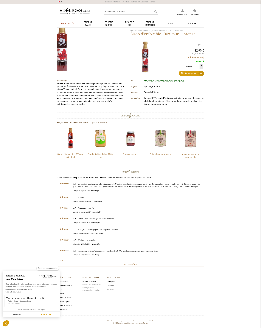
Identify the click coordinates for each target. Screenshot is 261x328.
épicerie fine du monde (139, 30)
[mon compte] (182, 11)
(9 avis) (200, 57)
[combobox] (131, 12)
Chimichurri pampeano (160, 154)
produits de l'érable (175, 30)
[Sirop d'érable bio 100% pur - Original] (70, 149)
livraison (60, 293)
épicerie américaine (158, 30)
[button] (5, 323)
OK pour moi (45, 314)
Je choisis (17, 314)
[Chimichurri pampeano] (160, 149)
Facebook (110, 285)
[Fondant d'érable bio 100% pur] (100, 149)
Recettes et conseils (64, 305)
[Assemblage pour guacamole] (190, 149)
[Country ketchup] (130, 149)
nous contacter (62, 281)
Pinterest (110, 289)
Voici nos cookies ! (14, 303)
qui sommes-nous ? (64, 285)
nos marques (62, 309)
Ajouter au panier (189, 73)
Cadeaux (191, 24)
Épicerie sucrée (109, 23)
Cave (170, 24)
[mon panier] (195, 11)
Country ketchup (130, 154)
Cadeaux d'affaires (89, 281)
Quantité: (188, 66)
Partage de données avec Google (20, 301)
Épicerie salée (88, 23)
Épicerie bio (129, 23)
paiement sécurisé (64, 297)
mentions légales (63, 301)
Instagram (111, 281)
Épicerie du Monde (150, 23)
